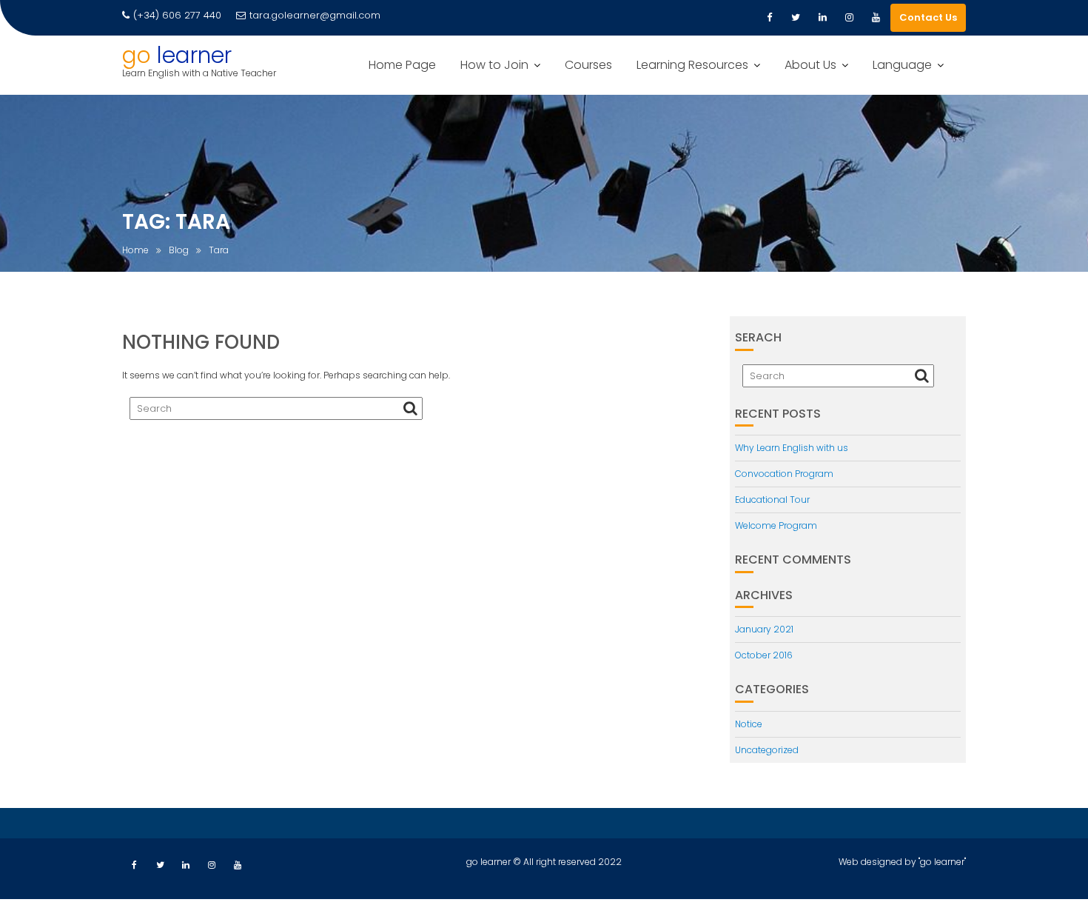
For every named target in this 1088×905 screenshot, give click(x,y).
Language (902, 64)
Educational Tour (772, 499)
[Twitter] (795, 18)
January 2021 (764, 629)
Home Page (402, 64)
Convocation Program (784, 473)
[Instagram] (849, 18)
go (136, 55)
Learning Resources (692, 64)
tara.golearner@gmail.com (314, 15)
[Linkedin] (822, 18)
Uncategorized (767, 750)
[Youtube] (875, 18)
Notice (748, 724)
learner (194, 55)
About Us (810, 64)
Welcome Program (776, 525)
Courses (588, 64)
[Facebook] (769, 18)
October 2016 (764, 655)
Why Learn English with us (791, 447)
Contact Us (928, 17)
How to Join (494, 64)
